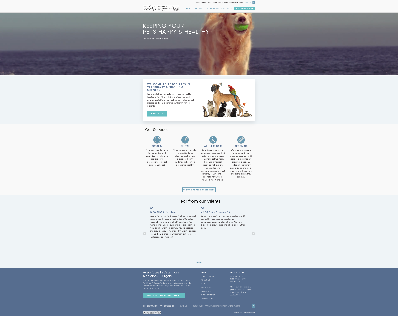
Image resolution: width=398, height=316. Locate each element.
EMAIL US (248, 2)
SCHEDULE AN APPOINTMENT (164, 295)
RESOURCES (206, 291)
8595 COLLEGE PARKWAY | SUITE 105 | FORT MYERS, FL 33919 (216, 306)
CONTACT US (207, 299)
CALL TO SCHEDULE (244, 8)
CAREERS (205, 284)
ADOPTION (206, 287)
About (188, 9)
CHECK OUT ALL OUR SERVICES (199, 190)
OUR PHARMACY (208, 295)
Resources (220, 9)
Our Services (199, 9)
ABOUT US (157, 114)
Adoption (211, 9)
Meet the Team (161, 38)
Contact (230, 9)
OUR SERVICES (207, 276)
